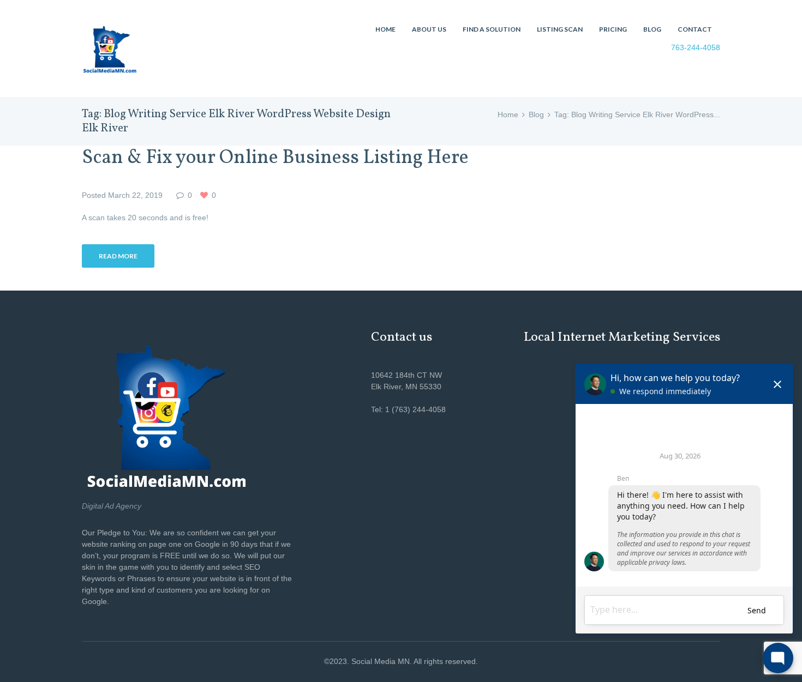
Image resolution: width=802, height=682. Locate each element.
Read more (118, 256)
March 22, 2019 (135, 195)
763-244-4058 (695, 47)
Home (508, 114)
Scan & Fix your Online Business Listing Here (275, 158)
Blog (536, 114)
